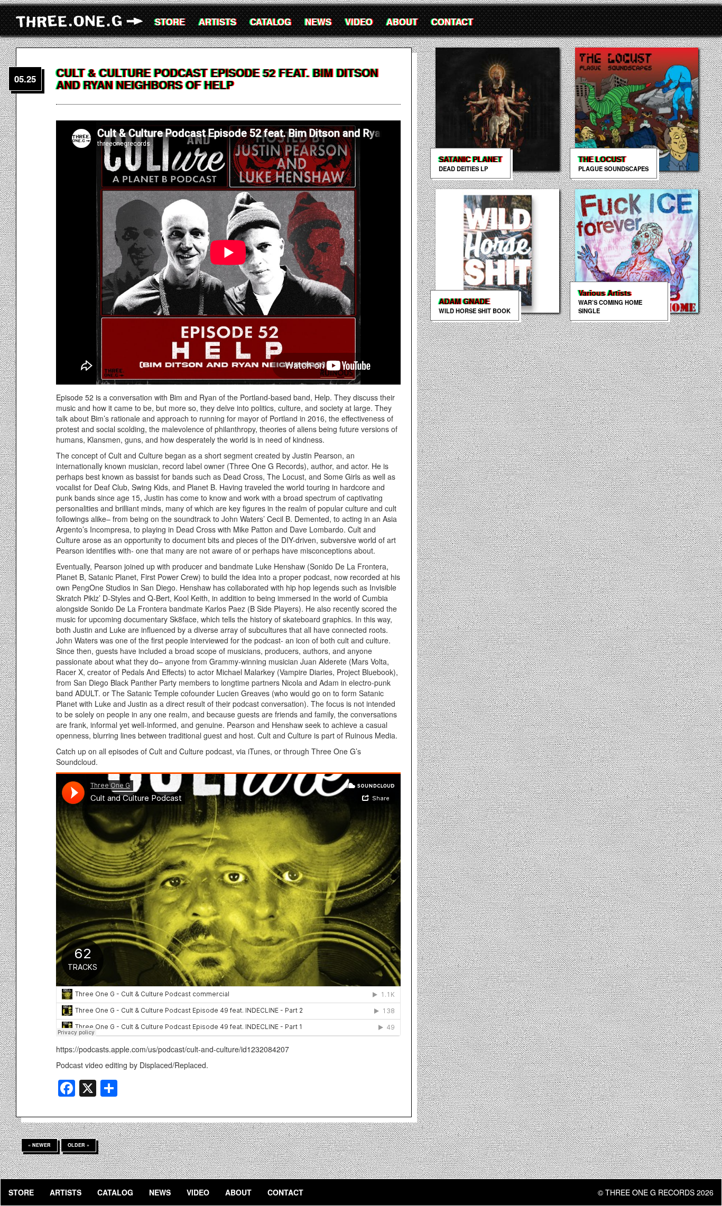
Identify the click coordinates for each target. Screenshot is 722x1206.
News (318, 21)
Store (170, 21)
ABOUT (402, 21)
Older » (78, 1145)
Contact (452, 21)
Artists (217, 21)
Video (359, 21)
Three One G (82, 21)
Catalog (270, 21)
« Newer (39, 1145)
